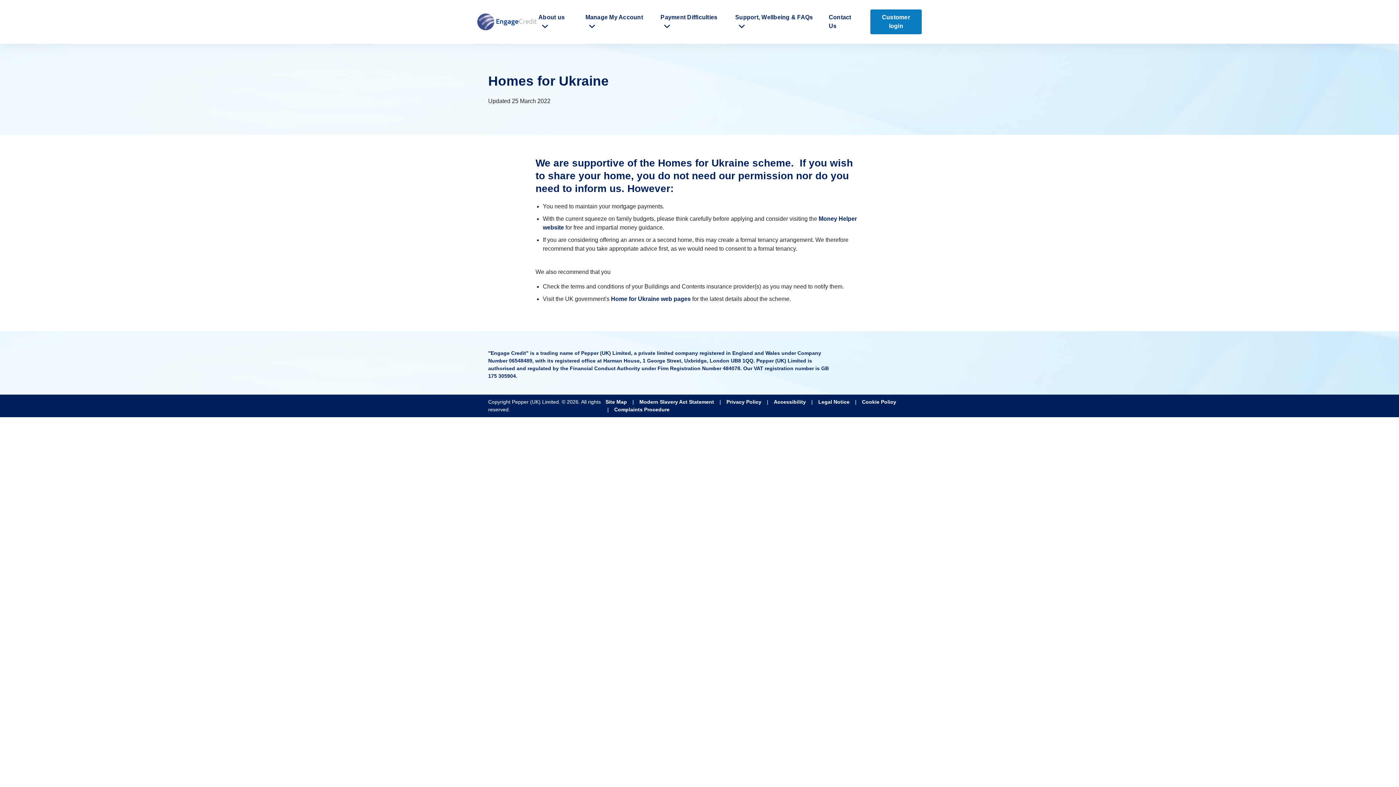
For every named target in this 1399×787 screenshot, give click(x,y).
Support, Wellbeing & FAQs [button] (774, 17)
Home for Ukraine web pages (651, 299)
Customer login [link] (896, 21)
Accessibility (790, 402)
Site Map (616, 402)
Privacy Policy (743, 402)
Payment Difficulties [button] (689, 17)
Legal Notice (834, 402)
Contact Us (840, 21)
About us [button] (551, 17)
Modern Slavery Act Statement (676, 402)
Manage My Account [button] (614, 17)
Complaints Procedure (642, 409)
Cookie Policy (879, 402)
